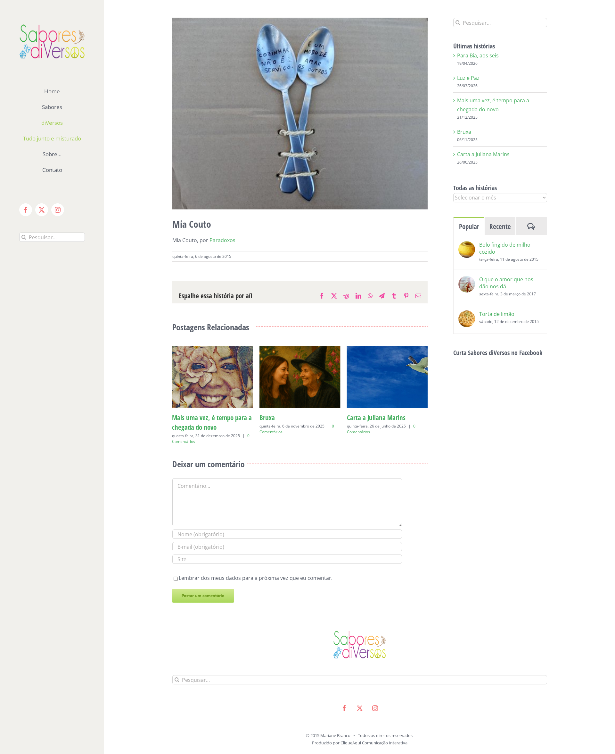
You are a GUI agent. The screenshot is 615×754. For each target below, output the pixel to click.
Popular (469, 226)
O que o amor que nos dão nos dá (506, 283)
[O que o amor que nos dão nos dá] (466, 280)
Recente (500, 226)
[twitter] (360, 698)
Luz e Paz (468, 77)
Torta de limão (496, 314)
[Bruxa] (212, 349)
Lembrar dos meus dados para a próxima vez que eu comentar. (255, 568)
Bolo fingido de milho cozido (504, 248)
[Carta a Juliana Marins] (299, 349)
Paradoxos (222, 240)
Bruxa (179, 417)
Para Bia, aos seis (370, 417)
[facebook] (344, 698)
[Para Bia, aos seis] (387, 349)
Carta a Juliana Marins (288, 417)
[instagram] (375, 698)
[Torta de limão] (466, 314)
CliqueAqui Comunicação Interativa (373, 733)
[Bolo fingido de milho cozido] (466, 245)
